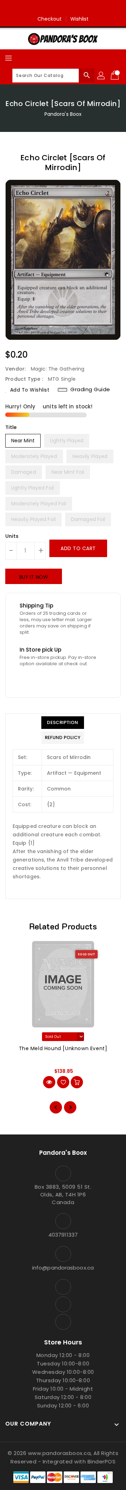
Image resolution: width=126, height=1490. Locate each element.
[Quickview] (49, 1082)
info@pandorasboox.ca (63, 1267)
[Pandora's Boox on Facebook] (49, 8)
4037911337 (63, 1234)
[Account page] (101, 76)
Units (12, 536)
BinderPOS (102, 1461)
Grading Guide (90, 389)
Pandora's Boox (63, 114)
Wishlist (79, 18)
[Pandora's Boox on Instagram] (63, 8)
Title (11, 427)
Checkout (49, 18)
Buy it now (33, 577)
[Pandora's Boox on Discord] (76, 8)
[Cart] (115, 76)
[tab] (62, 722)
